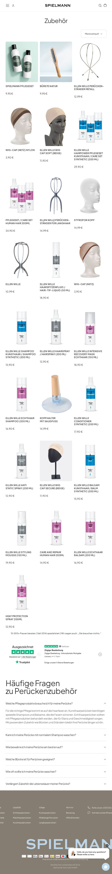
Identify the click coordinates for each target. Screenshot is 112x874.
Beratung (70, 812)
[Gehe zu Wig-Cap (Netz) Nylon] (22, 126)
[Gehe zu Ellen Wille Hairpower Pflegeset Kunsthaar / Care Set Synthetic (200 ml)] (90, 126)
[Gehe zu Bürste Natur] (56, 62)
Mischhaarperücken (22, 817)
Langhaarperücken (47, 822)
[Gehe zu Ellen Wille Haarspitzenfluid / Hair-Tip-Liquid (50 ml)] (56, 260)
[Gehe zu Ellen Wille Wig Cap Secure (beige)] (56, 461)
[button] (7, 5)
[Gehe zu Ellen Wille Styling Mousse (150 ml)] (22, 528)
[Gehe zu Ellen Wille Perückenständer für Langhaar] (56, 196)
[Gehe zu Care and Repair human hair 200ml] (56, 528)
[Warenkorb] (105, 5)
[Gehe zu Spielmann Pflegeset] (22, 62)
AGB (55, 859)
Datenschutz (64, 859)
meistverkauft (92, 33)
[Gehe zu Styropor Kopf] (90, 196)
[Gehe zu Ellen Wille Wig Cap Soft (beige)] (56, 126)
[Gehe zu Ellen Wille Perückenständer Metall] (90, 62)
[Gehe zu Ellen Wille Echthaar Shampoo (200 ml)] (22, 394)
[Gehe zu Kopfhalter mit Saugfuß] (56, 394)
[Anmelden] (13, 5)
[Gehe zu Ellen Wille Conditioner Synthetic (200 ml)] (90, 394)
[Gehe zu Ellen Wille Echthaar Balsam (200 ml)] (90, 528)
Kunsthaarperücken (22, 822)
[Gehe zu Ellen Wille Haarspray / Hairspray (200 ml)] (56, 327)
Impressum (47, 859)
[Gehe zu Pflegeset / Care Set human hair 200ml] (22, 196)
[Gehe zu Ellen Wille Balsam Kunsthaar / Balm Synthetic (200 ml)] (90, 461)
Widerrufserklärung (79, 859)
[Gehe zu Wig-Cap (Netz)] (90, 260)
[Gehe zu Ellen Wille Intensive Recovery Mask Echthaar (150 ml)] (90, 327)
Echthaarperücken (21, 812)
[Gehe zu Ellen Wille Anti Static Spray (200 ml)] (22, 461)
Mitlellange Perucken (48, 817)
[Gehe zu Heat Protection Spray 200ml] (22, 592)
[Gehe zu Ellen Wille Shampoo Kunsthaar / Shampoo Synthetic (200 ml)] (22, 327)
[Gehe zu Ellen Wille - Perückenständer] (22, 260)
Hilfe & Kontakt (72, 817)
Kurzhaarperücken (47, 812)
